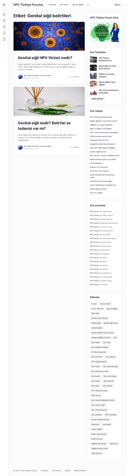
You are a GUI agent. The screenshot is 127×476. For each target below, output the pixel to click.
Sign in (118, 5)
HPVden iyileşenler (98, 352)
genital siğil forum (111, 323)
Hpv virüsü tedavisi (99, 410)
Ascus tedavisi (97, 309)
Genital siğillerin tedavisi (100, 337)
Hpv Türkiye (107, 386)
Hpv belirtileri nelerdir (99, 347)
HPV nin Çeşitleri (96, 193)
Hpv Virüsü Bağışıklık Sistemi (102, 400)
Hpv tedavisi (109, 381)
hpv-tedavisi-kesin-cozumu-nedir (37, 75)
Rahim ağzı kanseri (98, 434)
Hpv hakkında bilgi (110, 366)
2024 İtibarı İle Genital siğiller (101, 181)
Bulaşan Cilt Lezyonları (99, 167)
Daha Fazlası (97, 99)
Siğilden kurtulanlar (98, 444)
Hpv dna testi (96, 357)
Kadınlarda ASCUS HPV (99, 140)
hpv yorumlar (96, 415)
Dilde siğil (95, 313)
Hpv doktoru (110, 357)
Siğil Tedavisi (96, 453)
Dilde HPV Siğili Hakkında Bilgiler (102, 148)
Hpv (115, 337)
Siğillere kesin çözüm (99, 448)
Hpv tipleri (95, 386)
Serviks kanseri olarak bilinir (101, 136)
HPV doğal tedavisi (99, 362)
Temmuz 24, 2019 (31, 78)
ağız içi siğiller (112, 309)
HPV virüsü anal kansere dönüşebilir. (104, 132)
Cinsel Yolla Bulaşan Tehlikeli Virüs (103, 185)
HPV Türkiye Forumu (28, 4)
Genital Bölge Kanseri (98, 189)
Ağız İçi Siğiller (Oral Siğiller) (101, 129)
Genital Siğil (95, 323)
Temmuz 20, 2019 (31, 149)
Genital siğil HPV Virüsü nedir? (45, 57)
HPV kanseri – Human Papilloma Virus (104, 155)
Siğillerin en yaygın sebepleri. (101, 125)
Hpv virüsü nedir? (98, 405)
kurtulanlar (107, 424)
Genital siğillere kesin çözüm (102, 333)
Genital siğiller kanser (98, 152)
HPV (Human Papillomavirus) (101, 117)
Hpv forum (95, 366)
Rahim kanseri (96, 439)
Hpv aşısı (106, 342)
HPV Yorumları (110, 415)
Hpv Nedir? (95, 381)
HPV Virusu (95, 395)
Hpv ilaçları (95, 376)
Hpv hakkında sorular (99, 371)
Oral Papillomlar (96, 163)
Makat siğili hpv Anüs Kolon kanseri (103, 121)
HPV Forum (94, 211)
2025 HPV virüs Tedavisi (99, 171)
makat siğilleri (96, 429)
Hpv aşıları (95, 342)
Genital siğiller (96, 328)
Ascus (93, 304)
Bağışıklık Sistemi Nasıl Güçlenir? (102, 144)
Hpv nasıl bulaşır (109, 376)
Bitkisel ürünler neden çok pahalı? (103, 159)
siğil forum (114, 444)
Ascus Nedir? (105, 304)
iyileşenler (95, 424)
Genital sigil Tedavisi (99, 318)
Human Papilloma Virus (100, 419)
